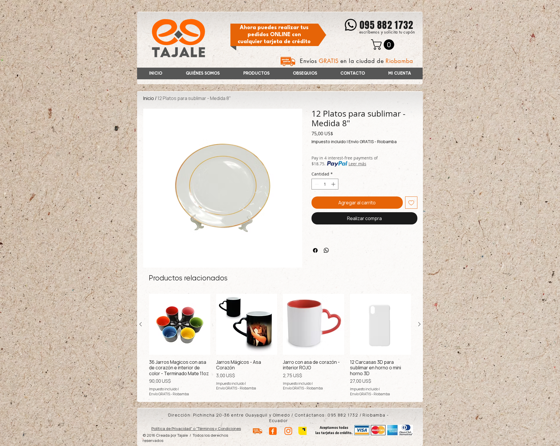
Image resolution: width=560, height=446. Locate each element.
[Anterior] (140, 324)
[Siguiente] (419, 324)
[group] (280, 345)
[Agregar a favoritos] (411, 202)
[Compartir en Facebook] (315, 250)
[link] (384, 44)
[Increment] (333, 184)
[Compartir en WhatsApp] (326, 250)
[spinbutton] (325, 184)
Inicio (148, 98)
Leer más (357, 163)
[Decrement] (316, 184)
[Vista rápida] (179, 324)
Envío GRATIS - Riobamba (373, 141)
